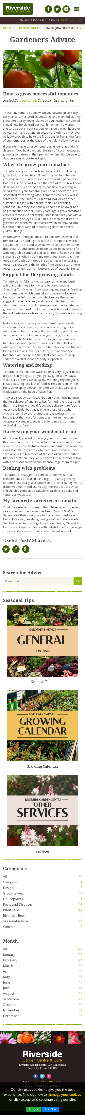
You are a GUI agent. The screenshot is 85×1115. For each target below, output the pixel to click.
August (8, 993)
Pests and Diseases (17, 904)
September (11, 999)
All (5, 876)
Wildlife (9, 926)
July (6, 988)
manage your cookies (64, 1094)
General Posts (43, 682)
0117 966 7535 (71, 20)
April (7, 971)
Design (8, 887)
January (9, 954)
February (10, 960)
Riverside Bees (14, 915)
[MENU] (74, 4)
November (11, 1010)
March (8, 965)
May (6, 976)
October (9, 1004)
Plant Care (11, 910)
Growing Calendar (43, 766)
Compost (10, 882)
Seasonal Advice (15, 921)
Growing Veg (63, 100)
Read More (50, 1109)
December (11, 1015)
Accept (33, 1109)
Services (42, 851)
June (6, 982)
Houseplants (13, 898)
